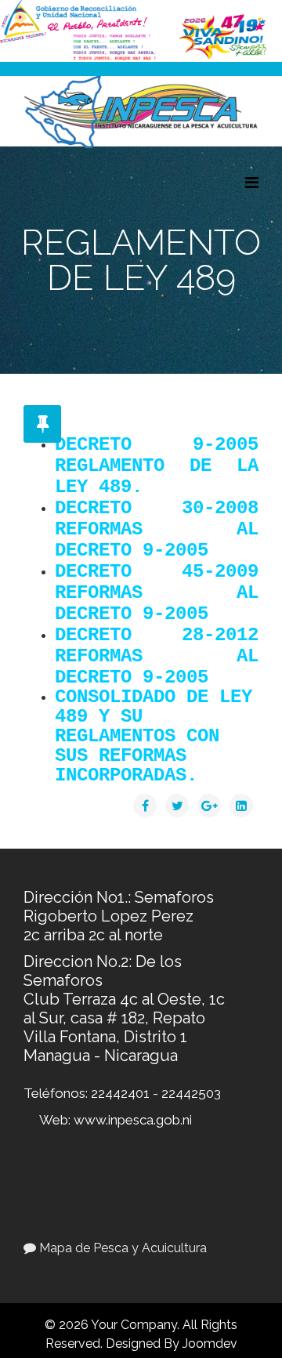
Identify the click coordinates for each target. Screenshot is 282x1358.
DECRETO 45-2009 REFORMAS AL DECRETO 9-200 (156, 593)
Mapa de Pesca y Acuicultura (121, 1247)
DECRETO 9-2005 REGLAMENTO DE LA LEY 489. (156, 466)
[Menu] (251, 183)
